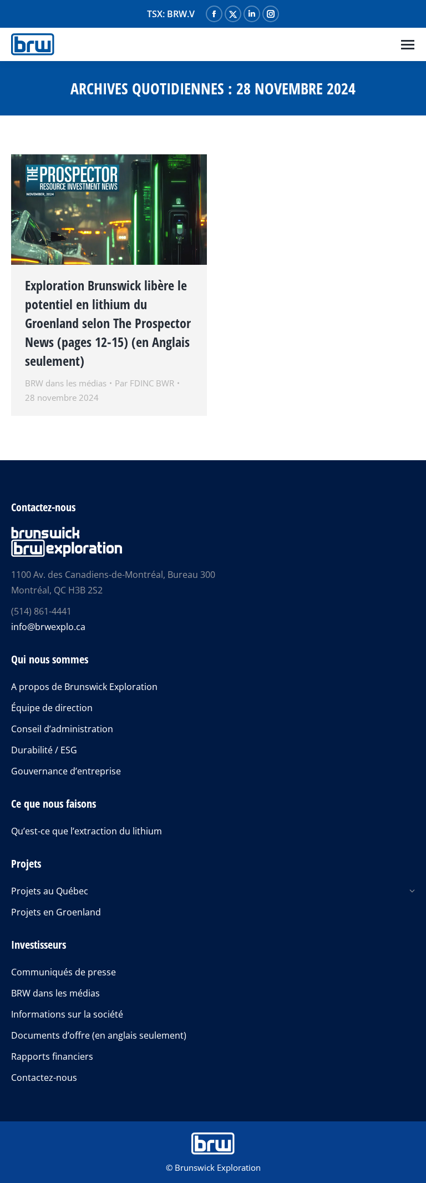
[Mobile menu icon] (407, 45)
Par (144, 383)
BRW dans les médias (65, 383)
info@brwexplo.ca (48, 627)
